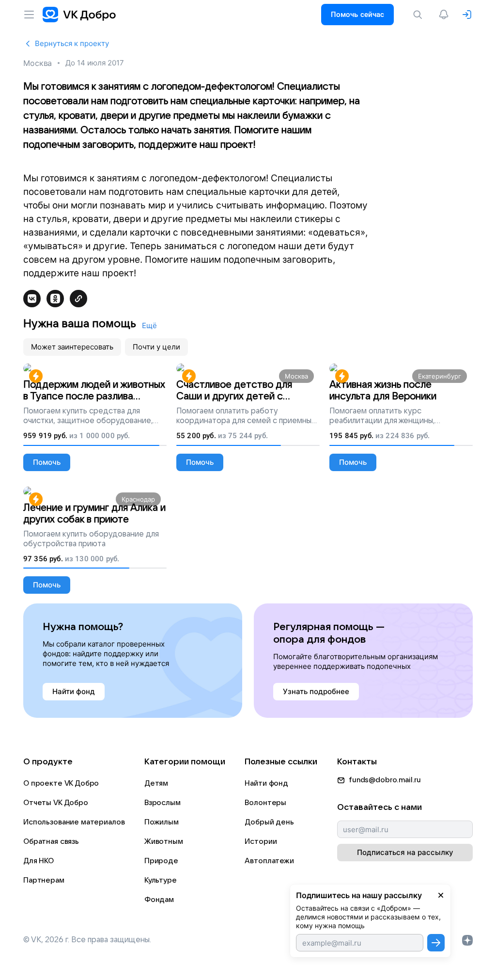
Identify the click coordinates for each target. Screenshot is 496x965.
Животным (163, 841)
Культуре (160, 880)
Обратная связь (51, 841)
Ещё (149, 325)
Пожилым (161, 822)
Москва (37, 63)
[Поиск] (419, 14)
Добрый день (269, 822)
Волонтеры (265, 803)
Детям (156, 783)
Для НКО (38, 861)
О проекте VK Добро (61, 783)
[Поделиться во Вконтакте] (32, 298)
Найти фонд (266, 783)
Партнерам (43, 880)
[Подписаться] (436, 942)
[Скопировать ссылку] (78, 298)
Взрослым (162, 803)
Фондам (159, 899)
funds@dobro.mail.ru (385, 780)
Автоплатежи (269, 861)
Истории (261, 841)
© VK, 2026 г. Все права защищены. (87, 939)
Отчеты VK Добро (55, 803)
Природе (161, 861)
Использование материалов (73, 822)
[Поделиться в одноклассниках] (55, 298)
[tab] (72, 347)
